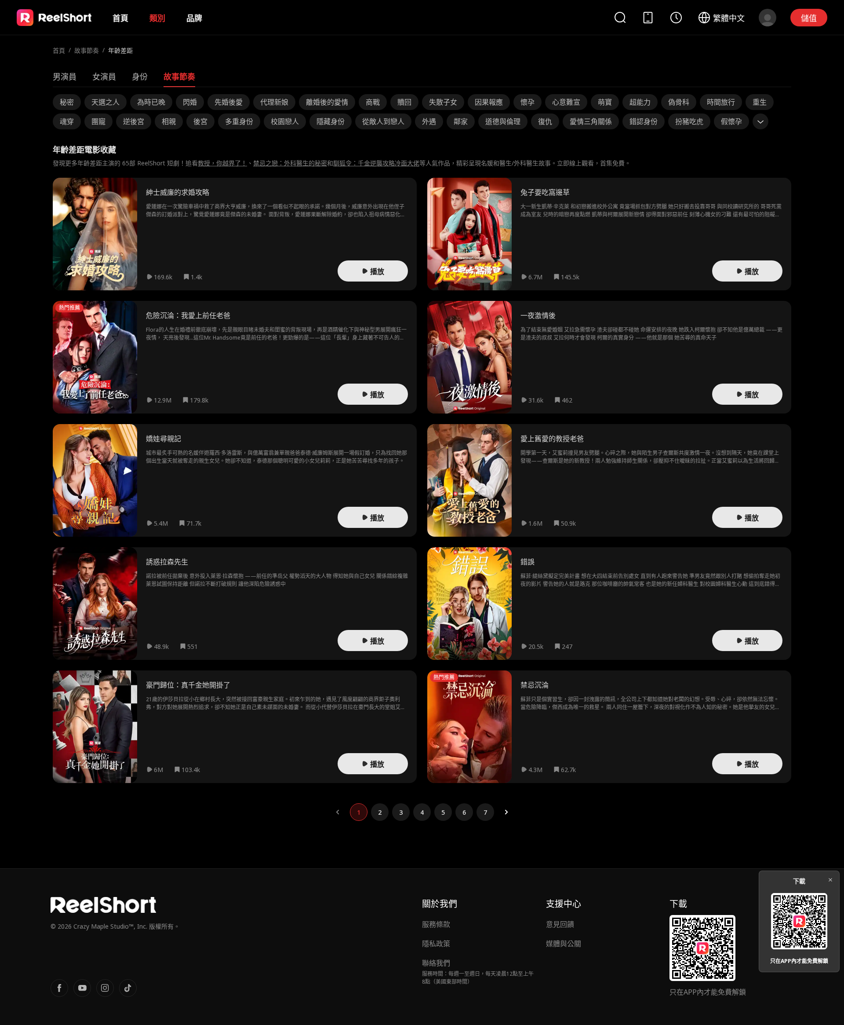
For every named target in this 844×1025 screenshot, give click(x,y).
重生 (760, 102)
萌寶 (605, 102)
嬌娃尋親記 (163, 438)
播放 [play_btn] (377, 271)
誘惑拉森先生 (167, 562)
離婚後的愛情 (327, 102)
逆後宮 (133, 121)
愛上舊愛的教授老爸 (552, 438)
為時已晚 (151, 102)
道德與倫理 (502, 121)
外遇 (429, 121)
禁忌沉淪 (534, 685)
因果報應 (489, 102)
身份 (140, 76)
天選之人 (105, 102)
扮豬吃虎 (689, 121)
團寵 (98, 121)
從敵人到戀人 (383, 121)
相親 (169, 121)
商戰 (373, 102)
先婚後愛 (229, 102)
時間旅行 (721, 102)
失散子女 (443, 102)
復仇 (545, 121)
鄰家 (461, 121)
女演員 (104, 76)
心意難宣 (566, 102)
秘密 (67, 102)
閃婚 (190, 102)
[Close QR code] (830, 879)
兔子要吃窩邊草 (545, 192)
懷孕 (527, 102)
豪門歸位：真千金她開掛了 (188, 685)
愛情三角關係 (591, 121)
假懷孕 (731, 121)
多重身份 (239, 121)
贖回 (404, 102)
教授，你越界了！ (222, 163)
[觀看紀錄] (676, 18)
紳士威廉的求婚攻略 (177, 192)
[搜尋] (620, 17)
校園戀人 (285, 121)
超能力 (640, 102)
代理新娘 (274, 102)
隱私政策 (436, 943)
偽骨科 (678, 102)
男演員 (64, 76)
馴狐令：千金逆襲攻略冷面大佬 (376, 163)
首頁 (120, 18)
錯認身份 (643, 121)
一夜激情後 (538, 315)
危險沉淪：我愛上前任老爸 (188, 315)
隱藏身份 (330, 121)
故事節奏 (86, 50)
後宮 (200, 121)
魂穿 (67, 121)
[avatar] (767, 17)
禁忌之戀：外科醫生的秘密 (290, 163)
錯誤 (527, 562)
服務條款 (436, 924)
